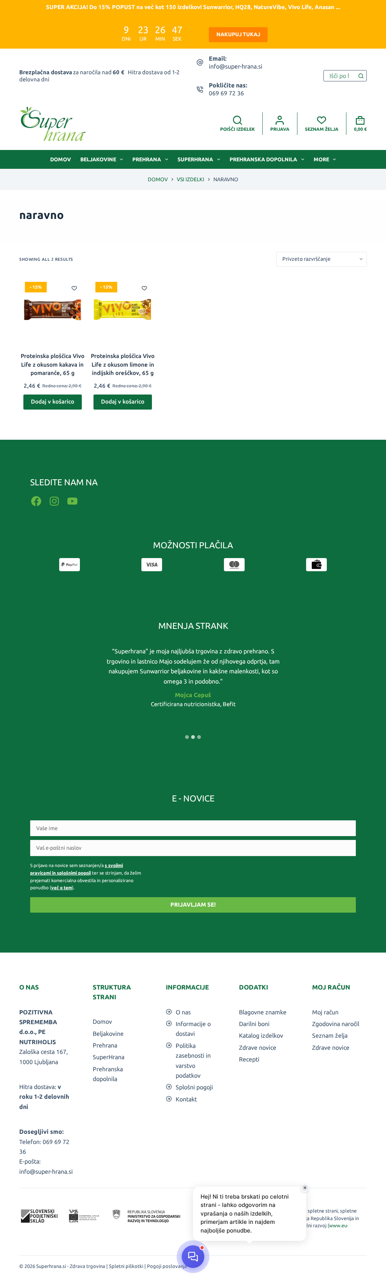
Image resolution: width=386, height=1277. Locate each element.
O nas (183, 1012)
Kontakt (186, 1099)
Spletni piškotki (126, 1266)
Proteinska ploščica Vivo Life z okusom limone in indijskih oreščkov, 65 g (123, 364)
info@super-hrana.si (235, 66)
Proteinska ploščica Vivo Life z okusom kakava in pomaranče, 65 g (52, 364)
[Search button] (361, 75)
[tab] (187, 737)
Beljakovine (98, 159)
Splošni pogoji (194, 1087)
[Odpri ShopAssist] (193, 1256)
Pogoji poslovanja (167, 1266)
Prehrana (146, 159)
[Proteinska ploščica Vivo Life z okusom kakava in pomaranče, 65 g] (52, 309)
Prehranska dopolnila (263, 159)
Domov (60, 159)
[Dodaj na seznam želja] (74, 288)
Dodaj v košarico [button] (52, 401)
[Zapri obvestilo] (305, 1188)
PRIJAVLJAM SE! (193, 904)
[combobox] (340, 75)
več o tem (61, 887)
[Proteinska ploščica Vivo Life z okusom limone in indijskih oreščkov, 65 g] (123, 309)
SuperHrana (195, 159)
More (321, 159)
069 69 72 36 (226, 93)
